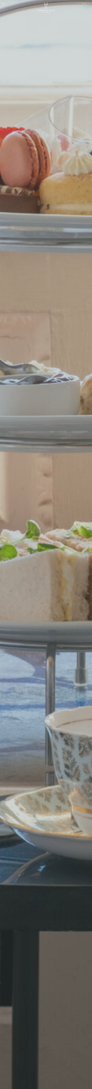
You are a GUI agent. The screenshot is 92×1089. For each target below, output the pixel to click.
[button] (3, 4)
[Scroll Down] (46, 1082)
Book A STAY (84, 3)
